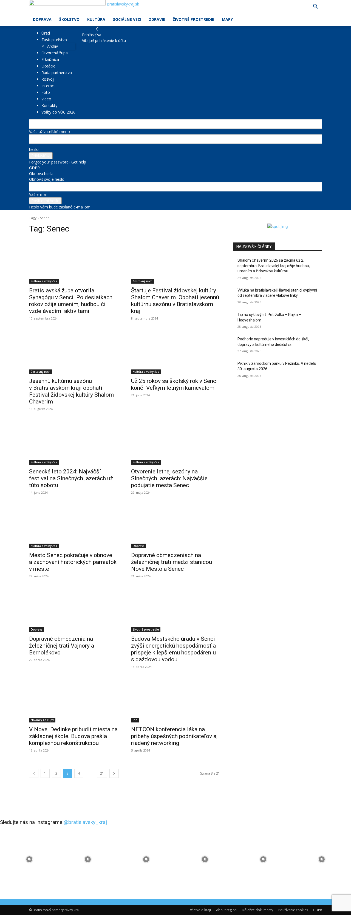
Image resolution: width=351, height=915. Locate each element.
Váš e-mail (38, 194)
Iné (135, 720)
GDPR (34, 167)
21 (102, 773)
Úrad (45, 33)
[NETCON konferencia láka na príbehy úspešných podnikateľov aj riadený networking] (175, 700)
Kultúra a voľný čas (44, 281)
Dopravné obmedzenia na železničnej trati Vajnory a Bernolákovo (61, 646)
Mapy (227, 19)
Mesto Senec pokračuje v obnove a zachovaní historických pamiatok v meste (73, 562)
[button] (315, 7)
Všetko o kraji (200, 910)
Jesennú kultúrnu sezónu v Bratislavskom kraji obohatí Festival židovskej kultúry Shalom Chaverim (71, 391)
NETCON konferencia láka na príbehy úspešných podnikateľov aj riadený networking (174, 736)
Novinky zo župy (42, 720)
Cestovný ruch (142, 281)
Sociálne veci (127, 19)
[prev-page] (33, 773)
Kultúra (96, 19)
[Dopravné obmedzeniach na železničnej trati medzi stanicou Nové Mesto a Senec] (175, 526)
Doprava (42, 19)
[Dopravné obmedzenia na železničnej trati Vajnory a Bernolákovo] (73, 610)
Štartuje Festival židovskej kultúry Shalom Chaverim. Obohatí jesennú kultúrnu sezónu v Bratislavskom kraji (175, 300)
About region (226, 910)
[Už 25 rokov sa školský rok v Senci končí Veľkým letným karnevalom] (175, 352)
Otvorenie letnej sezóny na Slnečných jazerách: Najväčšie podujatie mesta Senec (169, 478)
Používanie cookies (293, 910)
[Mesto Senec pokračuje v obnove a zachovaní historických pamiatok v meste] (73, 526)
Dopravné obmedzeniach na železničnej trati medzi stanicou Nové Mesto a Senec (171, 562)
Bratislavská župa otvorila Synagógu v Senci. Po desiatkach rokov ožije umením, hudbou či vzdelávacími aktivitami (70, 300)
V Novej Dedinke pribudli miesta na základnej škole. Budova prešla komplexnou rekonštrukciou (73, 736)
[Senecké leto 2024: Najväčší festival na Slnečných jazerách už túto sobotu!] (73, 442)
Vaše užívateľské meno (49, 131)
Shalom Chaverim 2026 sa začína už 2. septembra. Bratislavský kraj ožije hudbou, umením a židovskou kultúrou (273, 265)
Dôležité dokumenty (257, 910)
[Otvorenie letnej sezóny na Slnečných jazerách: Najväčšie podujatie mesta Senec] (175, 442)
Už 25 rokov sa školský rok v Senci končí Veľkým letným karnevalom (174, 384)
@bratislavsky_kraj (85, 822)
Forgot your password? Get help (57, 162)
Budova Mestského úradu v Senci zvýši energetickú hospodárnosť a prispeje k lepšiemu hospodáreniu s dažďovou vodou (173, 649)
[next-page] (114, 773)
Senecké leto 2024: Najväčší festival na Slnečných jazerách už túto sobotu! (71, 478)
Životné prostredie (193, 19)
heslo (34, 149)
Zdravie (157, 19)
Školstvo (69, 19)
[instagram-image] (29, 859)
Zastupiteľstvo (54, 39)
